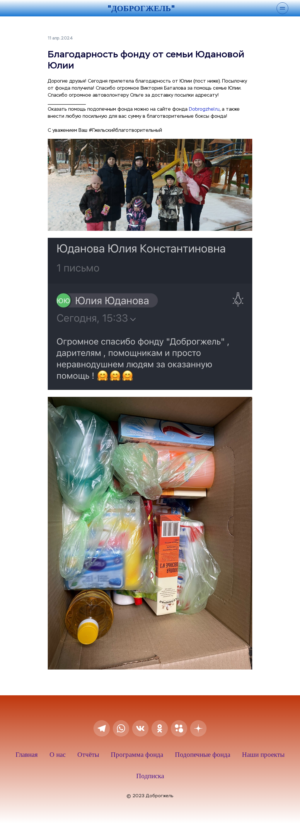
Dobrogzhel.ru (204, 109)
